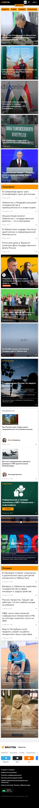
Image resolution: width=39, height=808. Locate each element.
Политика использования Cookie (11, 778)
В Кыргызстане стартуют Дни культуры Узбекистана (19, 733)
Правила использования (9, 772)
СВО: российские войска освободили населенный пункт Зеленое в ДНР (18, 395)
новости (4, 753)
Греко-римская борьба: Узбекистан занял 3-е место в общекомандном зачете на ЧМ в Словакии (19, 672)
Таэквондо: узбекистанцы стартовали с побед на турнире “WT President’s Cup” (18, 683)
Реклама (17, 785)
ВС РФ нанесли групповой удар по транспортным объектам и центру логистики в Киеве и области (18, 390)
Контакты (11, 770)
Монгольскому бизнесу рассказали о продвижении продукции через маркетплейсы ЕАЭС (19, 558)
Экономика (30, 753)
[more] (36, 43)
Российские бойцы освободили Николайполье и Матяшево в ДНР (18, 401)
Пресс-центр (6, 257)
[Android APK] (7, 790)
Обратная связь (25, 785)
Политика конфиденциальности (11, 775)
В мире (21, 753)
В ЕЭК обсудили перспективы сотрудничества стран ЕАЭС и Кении (19, 547)
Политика (13, 753)
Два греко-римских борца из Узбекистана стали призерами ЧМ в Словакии (18, 678)
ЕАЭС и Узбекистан (19, 540)
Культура (19, 714)
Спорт (19, 665)
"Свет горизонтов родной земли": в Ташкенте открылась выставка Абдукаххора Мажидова (17, 723)
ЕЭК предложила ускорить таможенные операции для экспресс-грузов (18, 553)
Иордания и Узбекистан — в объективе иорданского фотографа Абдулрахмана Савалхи (19, 728)
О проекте (4, 770)
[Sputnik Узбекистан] (6, 3)
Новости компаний (7, 785)
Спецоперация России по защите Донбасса (19, 384)
